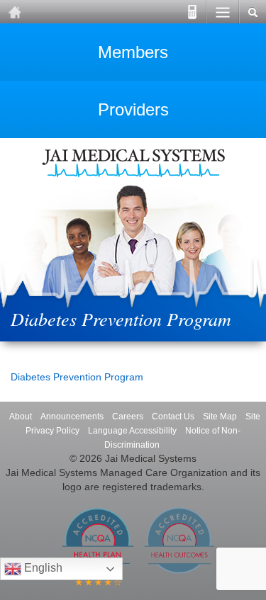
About (20, 416)
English (41, 568)
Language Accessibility (132, 431)
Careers (127, 416)
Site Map (220, 416)
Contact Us (173, 416)
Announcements (72, 416)
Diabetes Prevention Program (77, 377)
